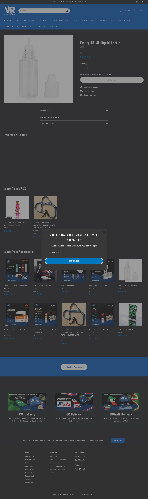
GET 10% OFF (74, 261)
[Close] (104, 232)
